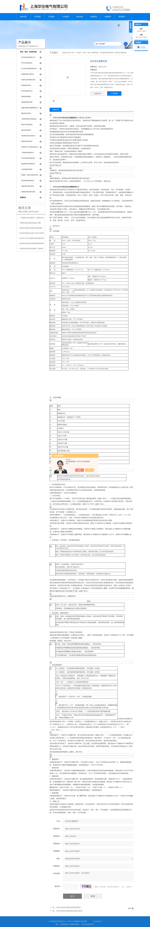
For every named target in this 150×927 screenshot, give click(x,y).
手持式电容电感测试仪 (28, 158)
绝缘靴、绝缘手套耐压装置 (29, 175)
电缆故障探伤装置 (26, 102)
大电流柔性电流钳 (26, 169)
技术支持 (79, 17)
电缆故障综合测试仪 (27, 74)
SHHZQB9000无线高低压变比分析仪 (69, 911)
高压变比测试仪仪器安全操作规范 (30, 228)
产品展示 (51, 17)
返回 (129, 908)
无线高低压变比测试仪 (28, 136)
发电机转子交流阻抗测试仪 (29, 147)
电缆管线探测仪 (26, 96)
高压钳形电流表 (26, 130)
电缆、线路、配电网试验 (90, 52)
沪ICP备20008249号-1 (88, 924)
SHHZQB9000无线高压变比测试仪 (68, 907)
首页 (72, 52)
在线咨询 (97, 93)
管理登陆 (72, 924)
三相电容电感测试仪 (27, 152)
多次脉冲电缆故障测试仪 (29, 68)
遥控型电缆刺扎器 (26, 91)
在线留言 (108, 17)
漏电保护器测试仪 (26, 141)
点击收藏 (114, 93)
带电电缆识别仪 (26, 85)
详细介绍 (55, 110)
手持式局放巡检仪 (26, 63)
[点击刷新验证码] (86, 886)
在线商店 (93, 17)
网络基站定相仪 (26, 113)
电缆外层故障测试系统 (28, 80)
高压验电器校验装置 (27, 180)
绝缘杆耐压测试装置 (27, 186)
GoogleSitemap (97, 921)
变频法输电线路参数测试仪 (29, 108)
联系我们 (122, 17)
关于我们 (37, 17)
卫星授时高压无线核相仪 (29, 119)
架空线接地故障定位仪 (28, 57)
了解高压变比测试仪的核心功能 (30, 223)
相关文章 (24, 208)
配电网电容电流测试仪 (28, 164)
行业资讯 (65, 17)
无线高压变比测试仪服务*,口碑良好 (31, 248)
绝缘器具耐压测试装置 (28, 192)
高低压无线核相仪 (26, 124)
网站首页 (23, 17)
